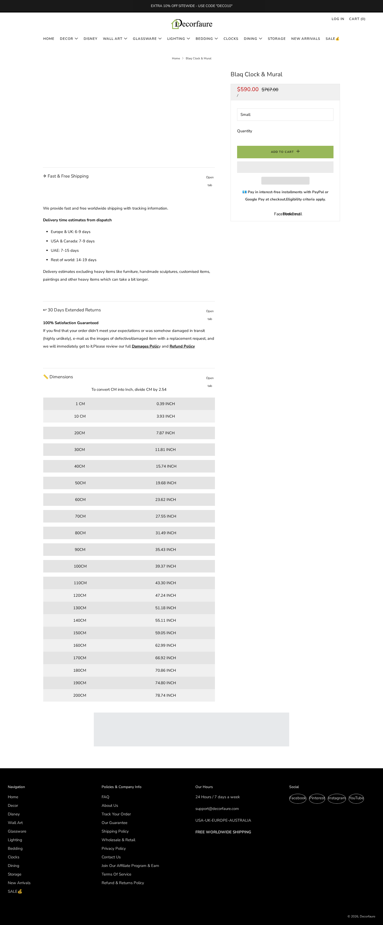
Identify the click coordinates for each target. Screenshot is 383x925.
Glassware (145, 38)
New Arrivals (305, 38)
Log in (338, 19)
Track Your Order (116, 814)
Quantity (244, 131)
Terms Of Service (116, 874)
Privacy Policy (114, 848)
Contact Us (111, 857)
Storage (277, 38)
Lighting (176, 38)
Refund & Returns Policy (123, 882)
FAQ (105, 797)
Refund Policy (182, 346)
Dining (250, 38)
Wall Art (112, 38)
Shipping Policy (115, 831)
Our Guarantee (114, 822)
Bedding (204, 38)
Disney (90, 38)
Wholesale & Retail (118, 839)
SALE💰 (333, 38)
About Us (110, 805)
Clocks (231, 38)
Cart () (357, 19)
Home (48, 38)
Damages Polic (145, 346)
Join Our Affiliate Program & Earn (130, 865)
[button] (285, 167)
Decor (66, 38)
